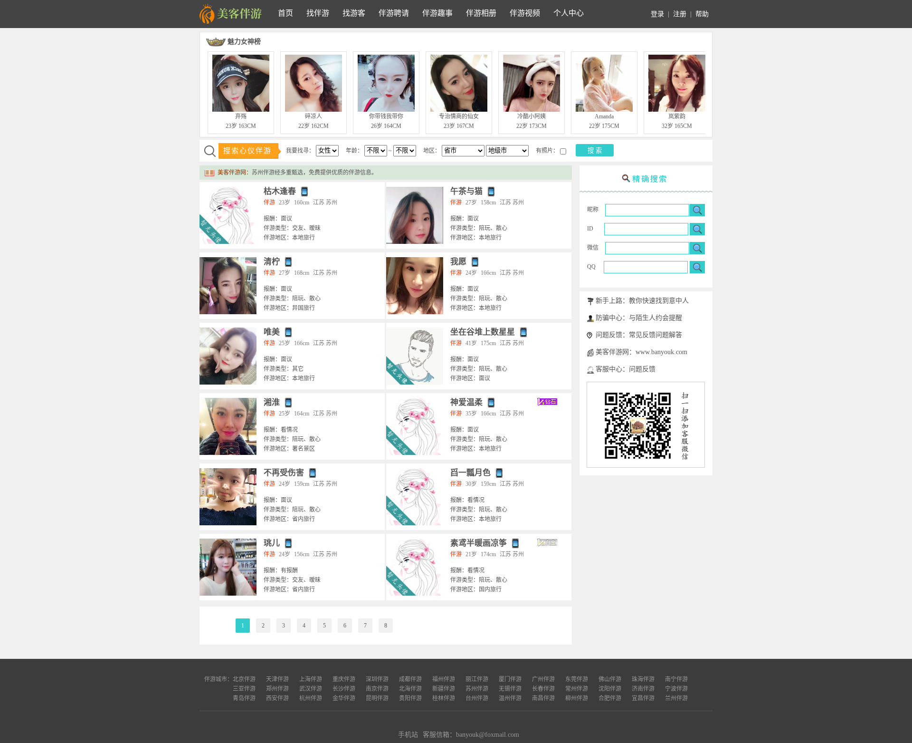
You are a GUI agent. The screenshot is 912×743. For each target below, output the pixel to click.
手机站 (408, 734)
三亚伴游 (244, 688)
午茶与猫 (466, 191)
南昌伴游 (543, 698)
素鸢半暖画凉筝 (478, 543)
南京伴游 (377, 688)
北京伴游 (244, 679)
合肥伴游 (609, 698)
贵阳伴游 (410, 698)
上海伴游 (310, 679)
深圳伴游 (377, 679)
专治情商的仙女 (446, 116)
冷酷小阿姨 (518, 116)
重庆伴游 (343, 679)
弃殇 (227, 116)
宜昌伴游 (643, 698)
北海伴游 (410, 688)
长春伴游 (543, 688)
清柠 (272, 261)
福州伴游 (443, 679)
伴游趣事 (437, 13)
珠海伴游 (643, 679)
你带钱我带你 (373, 116)
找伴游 (317, 13)
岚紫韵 (663, 116)
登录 (657, 14)
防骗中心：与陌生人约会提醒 (639, 317)
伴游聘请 (394, 13)
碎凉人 (300, 116)
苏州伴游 (477, 688)
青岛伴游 (244, 698)
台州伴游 (477, 698)
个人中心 (568, 13)
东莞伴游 (576, 679)
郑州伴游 (277, 688)
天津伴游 (277, 679)
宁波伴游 (676, 688)
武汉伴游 (310, 688)
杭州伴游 (310, 698)
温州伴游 (510, 698)
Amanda (590, 116)
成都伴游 (410, 679)
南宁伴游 (676, 679)
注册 (679, 14)
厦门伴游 (510, 679)
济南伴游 (643, 688)
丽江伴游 (477, 679)
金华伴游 (343, 698)
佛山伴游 (609, 679)
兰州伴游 (676, 698)
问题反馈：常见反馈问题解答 (639, 334)
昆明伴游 (377, 698)
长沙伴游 (343, 688)
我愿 (458, 261)
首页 (285, 13)
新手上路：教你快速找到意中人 (642, 300)
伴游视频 (525, 13)
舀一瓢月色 (470, 472)
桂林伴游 (443, 698)
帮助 (702, 14)
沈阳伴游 (609, 688)
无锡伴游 (510, 688)
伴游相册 (481, 13)
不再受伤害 (284, 472)
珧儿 (272, 543)
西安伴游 (277, 698)
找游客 (353, 13)
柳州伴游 (576, 698)
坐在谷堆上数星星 (482, 332)
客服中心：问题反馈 (626, 369)
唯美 (272, 332)
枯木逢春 (280, 191)
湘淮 (272, 402)
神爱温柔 (466, 402)
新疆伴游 (443, 688)
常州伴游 (576, 688)
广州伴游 (543, 679)
